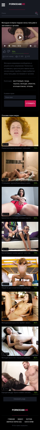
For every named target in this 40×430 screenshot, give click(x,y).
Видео (20, 419)
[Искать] (36, 13)
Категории (29, 422)
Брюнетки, (31, 84)
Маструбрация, (18, 81)
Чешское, (16, 84)
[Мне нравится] (4, 51)
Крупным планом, (19, 86)
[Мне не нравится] (8, 51)
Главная (11, 419)
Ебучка (29, 419)
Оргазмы (30, 86)
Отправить (30, 103)
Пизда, (26, 81)
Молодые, (24, 84)
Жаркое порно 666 (14, 422)
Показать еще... (20, 399)
